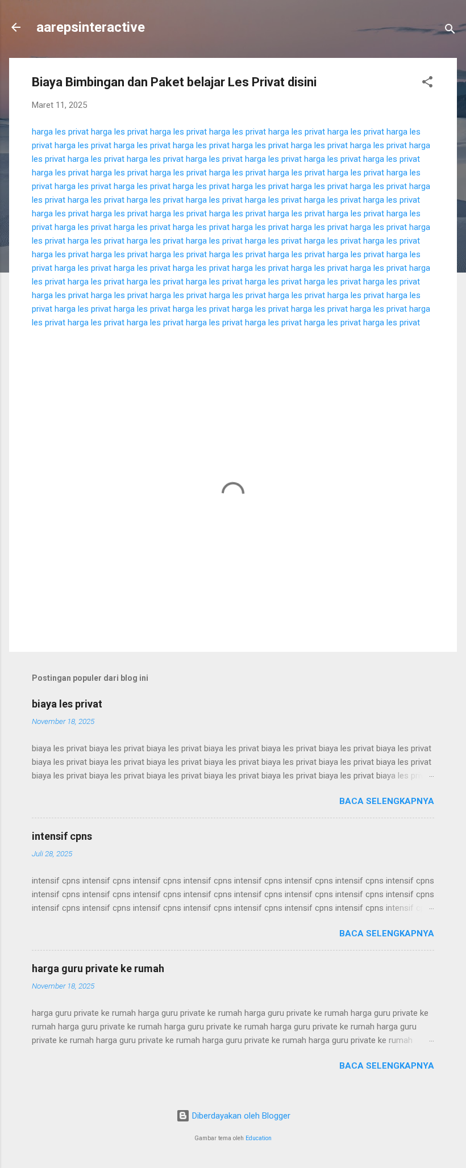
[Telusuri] (450, 31)
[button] (427, 84)
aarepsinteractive (90, 27)
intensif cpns (62, 836)
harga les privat (60, 132)
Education (259, 1138)
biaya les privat (67, 704)
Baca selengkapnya (386, 801)
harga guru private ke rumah (98, 968)
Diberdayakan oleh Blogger (240, 1116)
